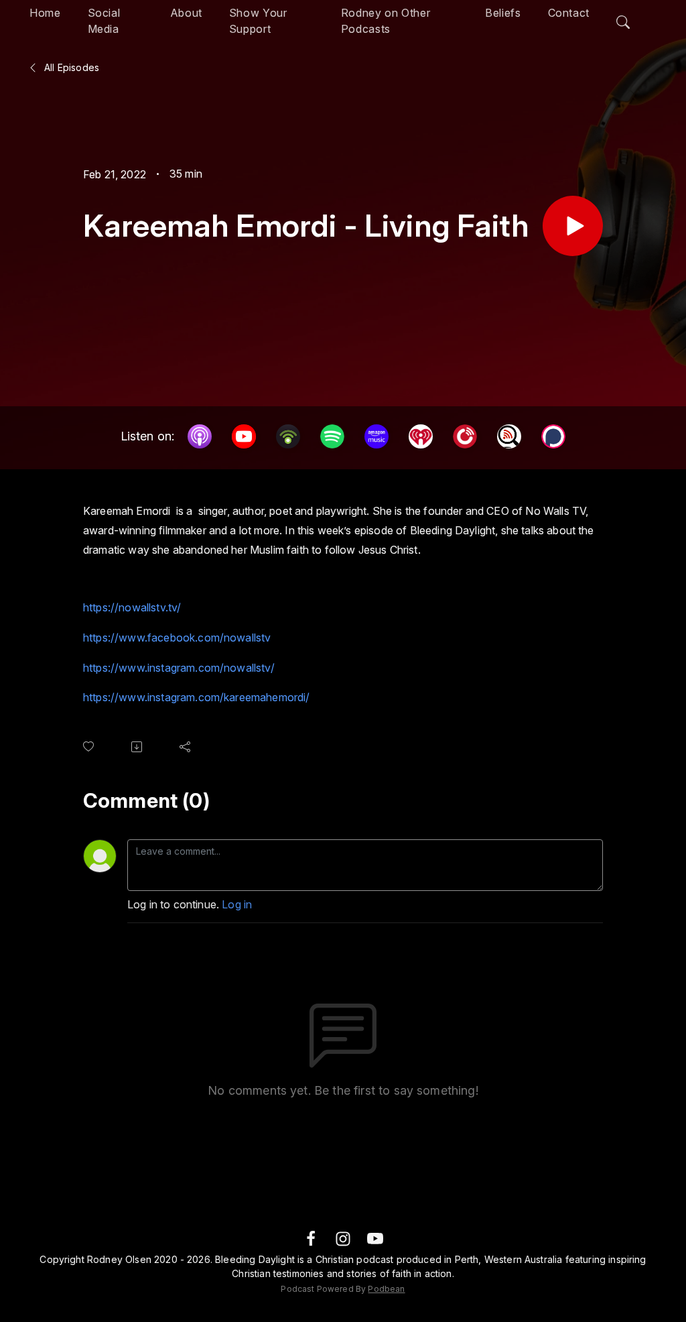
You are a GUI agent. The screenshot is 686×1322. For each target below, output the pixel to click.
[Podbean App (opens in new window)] (288, 436)
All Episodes (70, 67)
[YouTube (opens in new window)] (244, 436)
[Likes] (91, 746)
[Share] (187, 747)
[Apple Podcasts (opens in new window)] (200, 436)
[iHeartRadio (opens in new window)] (421, 436)
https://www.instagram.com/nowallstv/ (179, 667)
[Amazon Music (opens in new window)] (376, 436)
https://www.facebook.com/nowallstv (177, 637)
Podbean (386, 1289)
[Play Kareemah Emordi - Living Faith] (573, 226)
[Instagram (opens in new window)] (343, 1237)
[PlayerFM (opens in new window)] (465, 436)
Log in (237, 904)
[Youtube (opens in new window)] (375, 1237)
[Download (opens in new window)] (139, 747)
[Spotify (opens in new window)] (332, 436)
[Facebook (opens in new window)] (311, 1237)
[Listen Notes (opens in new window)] (509, 436)
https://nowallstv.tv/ (132, 607)
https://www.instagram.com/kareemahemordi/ (196, 697)
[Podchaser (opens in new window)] (553, 436)
